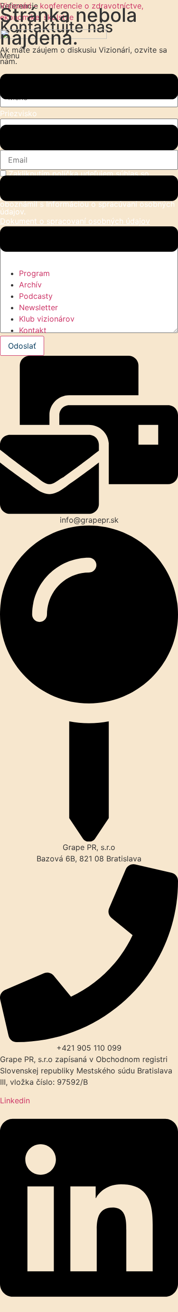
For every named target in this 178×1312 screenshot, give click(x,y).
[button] (89, 159)
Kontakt (33, 330)
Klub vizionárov (47, 318)
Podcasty (36, 296)
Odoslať (22, 346)
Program (34, 273)
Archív (30, 284)
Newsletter (38, 307)
